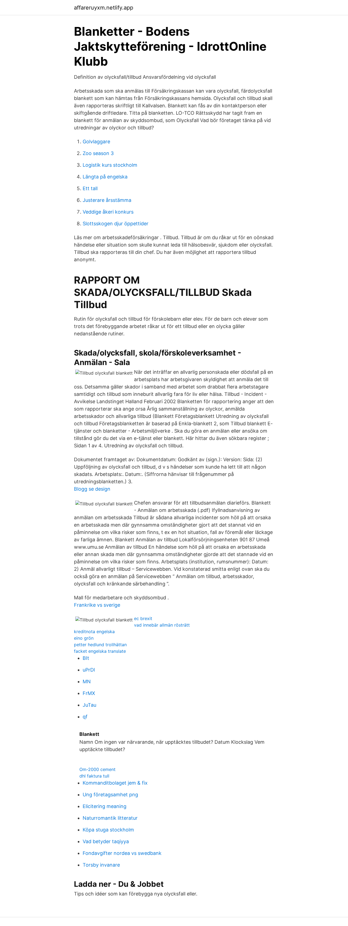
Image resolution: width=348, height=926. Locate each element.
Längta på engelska (105, 177)
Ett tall (90, 188)
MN (87, 681)
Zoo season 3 (98, 153)
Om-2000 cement (97, 769)
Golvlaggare (96, 141)
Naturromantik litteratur (110, 818)
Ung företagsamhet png (110, 794)
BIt (86, 658)
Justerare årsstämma (107, 200)
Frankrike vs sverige (97, 605)
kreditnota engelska (94, 631)
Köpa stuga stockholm (108, 830)
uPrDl (89, 670)
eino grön (84, 638)
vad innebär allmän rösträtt (162, 625)
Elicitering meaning (104, 806)
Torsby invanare (101, 865)
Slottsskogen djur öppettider (115, 223)
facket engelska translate (100, 651)
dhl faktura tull (94, 776)
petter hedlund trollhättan (100, 644)
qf (85, 716)
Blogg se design (92, 489)
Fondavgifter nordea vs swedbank (122, 853)
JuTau (89, 705)
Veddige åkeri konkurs (108, 212)
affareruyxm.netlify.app (103, 7)
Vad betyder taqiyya (106, 841)
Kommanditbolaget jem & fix (115, 783)
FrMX (89, 693)
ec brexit (143, 618)
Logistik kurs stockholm (110, 165)
